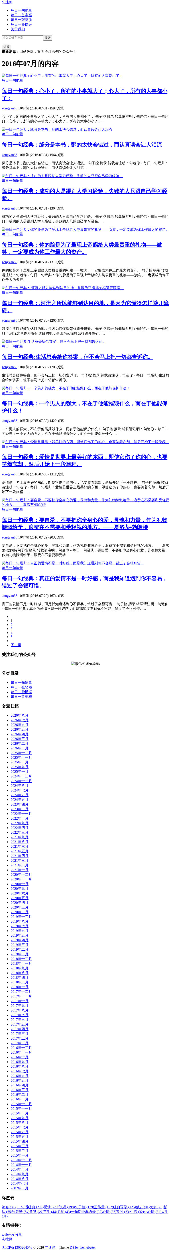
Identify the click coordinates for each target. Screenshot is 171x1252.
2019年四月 (19, 940)
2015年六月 (19, 1132)
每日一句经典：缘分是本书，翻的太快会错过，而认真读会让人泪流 (82, 145)
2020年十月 (19, 884)
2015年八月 (19, 1123)
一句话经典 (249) (30, 1207)
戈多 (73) (156, 1207)
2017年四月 (19, 1029)
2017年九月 (19, 1005)
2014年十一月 (21, 1165)
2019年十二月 (21, 917)
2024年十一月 (21, 781)
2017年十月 (19, 1001)
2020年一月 (19, 912)
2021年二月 (19, 865)
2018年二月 (19, 982)
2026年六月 (19, 725)
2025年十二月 (21, 753)
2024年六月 (19, 795)
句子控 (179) (84, 1207)
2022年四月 (19, 828)
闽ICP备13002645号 (17, 1247)
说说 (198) (67, 1207)
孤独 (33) (123, 1212)
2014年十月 (19, 1169)
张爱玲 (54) (20, 1212)
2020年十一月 (21, 879)
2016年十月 (19, 1057)
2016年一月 (19, 1099)
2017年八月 (19, 1010)
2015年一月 (19, 1155)
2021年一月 (19, 870)
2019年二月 (19, 949)
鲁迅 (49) (36, 1212)
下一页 (16, 645)
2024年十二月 (21, 776)
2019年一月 (19, 954)
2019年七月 (19, 926)
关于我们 (18, 29)
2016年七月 (19, 1071)
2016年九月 (19, 1062)
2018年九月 (19, 968)
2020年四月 (19, 903)
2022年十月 (19, 818)
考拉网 (7, 1239)
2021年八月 (19, 842)
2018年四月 (19, 977)
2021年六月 (19, 846)
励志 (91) (143, 1207)
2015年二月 (19, 1151)
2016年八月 (19, 1066)
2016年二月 (19, 1094)
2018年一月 (19, 987)
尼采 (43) (64, 1212)
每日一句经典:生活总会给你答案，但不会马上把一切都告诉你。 (77, 357)
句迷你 (7, 2)
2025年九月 (19, 767)
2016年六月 (19, 1076)
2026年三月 (19, 739)
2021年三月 (19, 860)
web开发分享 (12, 1234)
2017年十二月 (21, 991)
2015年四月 (19, 1141)
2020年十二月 (21, 874)
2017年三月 (19, 1034)
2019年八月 (19, 921)
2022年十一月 (21, 814)
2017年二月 (19, 1038)
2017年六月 (19, 1020)
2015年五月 (19, 1137)
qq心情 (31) (152, 1212)
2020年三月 (19, 907)
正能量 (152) (103, 1207)
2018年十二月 (21, 959)
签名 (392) (9, 1207)
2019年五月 (19, 935)
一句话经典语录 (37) (86, 1212)
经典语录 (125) (124, 1207)
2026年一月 (19, 748)
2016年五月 (19, 1080)
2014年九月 (19, 1174)
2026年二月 (19, 743)
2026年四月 (19, 734)
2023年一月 (19, 809)
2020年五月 (19, 898)
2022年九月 (19, 823)
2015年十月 (19, 1113)
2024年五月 (19, 800)
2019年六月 (19, 931)
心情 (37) (109, 1212)
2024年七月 (19, 790)
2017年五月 (19, 1024)
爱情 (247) (51, 1207)
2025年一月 (19, 771)
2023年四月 (19, 804)
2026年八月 (19, 715)
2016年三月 (19, 1090)
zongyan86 (9, 108)
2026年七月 (19, 720)
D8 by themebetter (83, 1247)
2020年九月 (19, 888)
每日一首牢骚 (21, 15)
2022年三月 (19, 832)
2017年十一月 (21, 996)
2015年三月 (19, 1146)
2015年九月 (19, 1118)
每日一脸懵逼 (21, 24)
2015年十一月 (21, 1108)
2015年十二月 (21, 1104)
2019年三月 (19, 945)
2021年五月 (19, 851)
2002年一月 (19, 1188)
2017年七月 (19, 1015)
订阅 (6, 46)
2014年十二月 (21, 1160)
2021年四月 (19, 856)
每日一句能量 (21, 10)
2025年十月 (19, 762)
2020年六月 (19, 893)
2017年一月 (19, 1043)
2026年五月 (19, 729)
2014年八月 (19, 1179)
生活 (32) (137, 1212)
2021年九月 (19, 837)
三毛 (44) (50, 1212)
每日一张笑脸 (21, 20)
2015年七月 (19, 1127)
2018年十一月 (21, 963)
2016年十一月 (21, 1052)
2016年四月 (19, 1085)
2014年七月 (19, 1183)
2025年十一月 (21, 757)
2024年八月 (19, 785)
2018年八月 (19, 973)
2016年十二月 (21, 1048)
